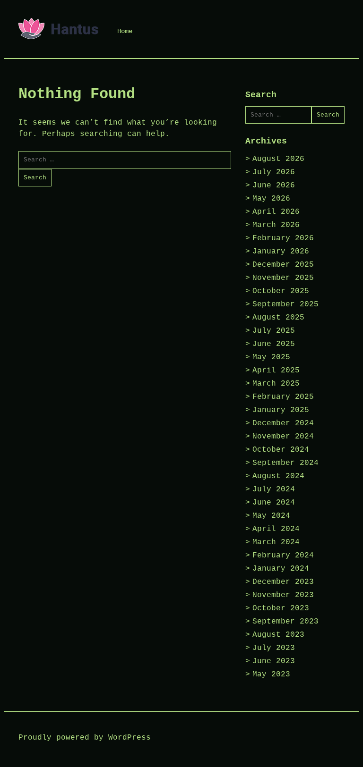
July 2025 (273, 331)
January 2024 (280, 569)
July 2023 (273, 648)
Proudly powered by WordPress (84, 737)
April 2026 (276, 212)
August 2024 (278, 476)
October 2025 (280, 291)
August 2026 (278, 159)
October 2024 (280, 450)
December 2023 (283, 582)
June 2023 (273, 661)
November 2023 (283, 595)
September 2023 (285, 621)
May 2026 (271, 198)
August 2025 (278, 317)
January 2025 (280, 410)
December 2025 (283, 265)
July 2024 (273, 489)
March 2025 (276, 383)
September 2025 (285, 304)
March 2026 (276, 225)
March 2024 (276, 542)
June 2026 (273, 185)
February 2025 (283, 397)
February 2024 (283, 555)
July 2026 (273, 172)
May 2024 (271, 516)
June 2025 (273, 344)
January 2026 (280, 251)
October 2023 (280, 608)
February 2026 (283, 238)
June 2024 (273, 502)
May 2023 (271, 674)
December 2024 (283, 423)
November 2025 (283, 278)
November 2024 (283, 436)
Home (124, 31)
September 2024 (285, 463)
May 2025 (271, 357)
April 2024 (276, 529)
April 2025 (276, 370)
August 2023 (278, 635)
